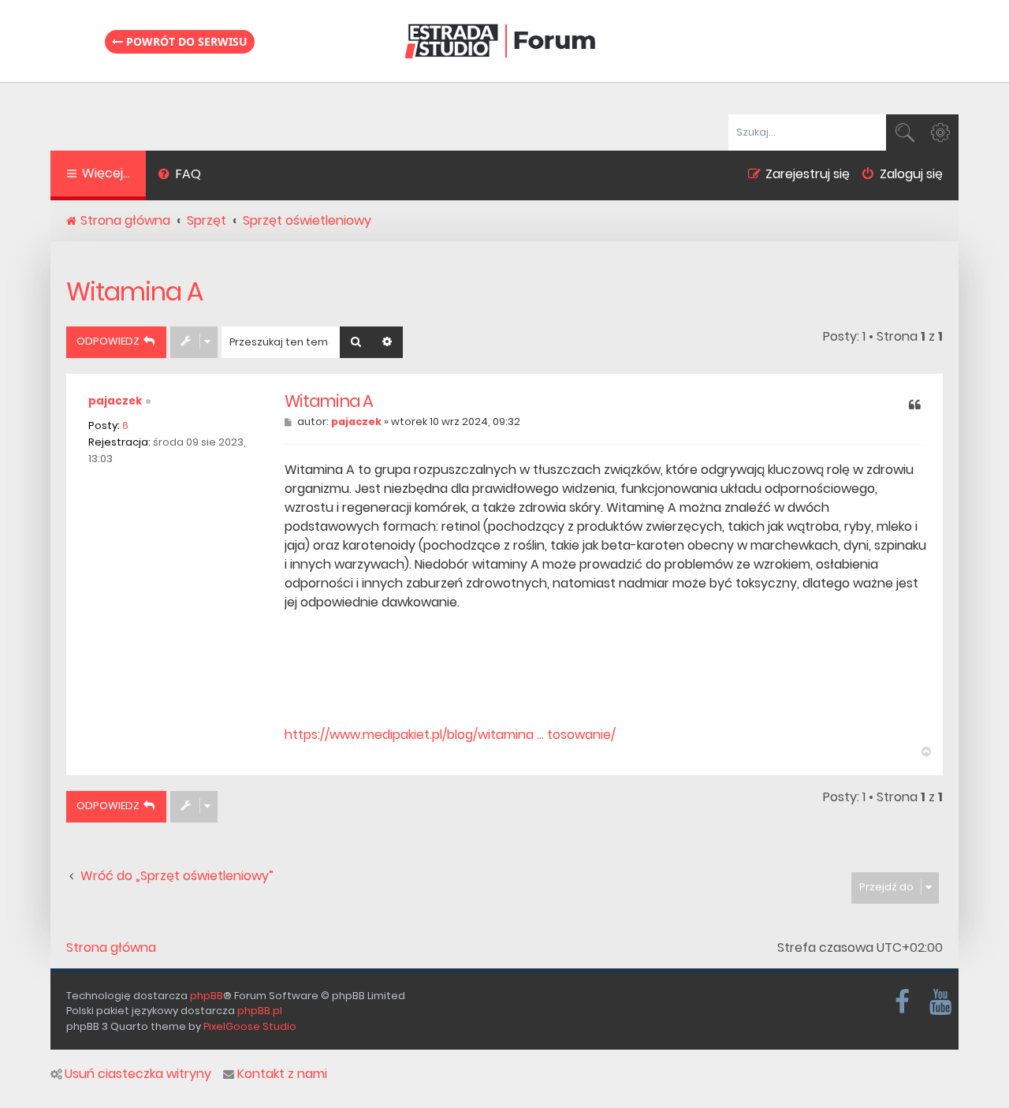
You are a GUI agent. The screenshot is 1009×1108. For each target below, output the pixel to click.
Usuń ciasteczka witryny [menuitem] (138, 1074)
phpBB (206, 995)
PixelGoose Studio (249, 1026)
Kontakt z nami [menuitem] (282, 1074)
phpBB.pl (259, 1010)
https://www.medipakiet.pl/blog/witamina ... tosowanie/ (450, 735)
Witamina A (134, 291)
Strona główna (111, 948)
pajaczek (115, 401)
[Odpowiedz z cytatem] (915, 406)
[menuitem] (179, 176)
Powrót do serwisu (185, 41)
